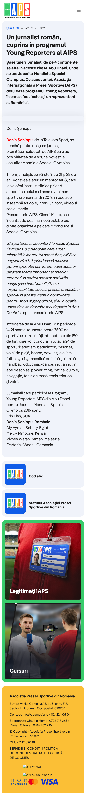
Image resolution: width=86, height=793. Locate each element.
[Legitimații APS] (43, 561)
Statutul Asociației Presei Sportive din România (43, 503)
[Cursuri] (43, 641)
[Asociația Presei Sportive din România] (17, 10)
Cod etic (43, 474)
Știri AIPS (12, 28)
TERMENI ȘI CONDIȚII (25, 748)
